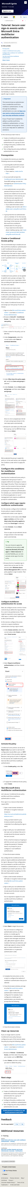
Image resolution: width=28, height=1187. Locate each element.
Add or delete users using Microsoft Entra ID (16, 209)
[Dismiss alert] (25, 2)
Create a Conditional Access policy (11, 51)
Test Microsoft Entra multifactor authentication (10, 57)
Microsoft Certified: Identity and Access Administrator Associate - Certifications (12, 1150)
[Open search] (20, 17)
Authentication (9, 20)
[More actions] (25, 20)
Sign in (25, 17)
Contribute (4, 1180)
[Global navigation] (1, 17)
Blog (22, 1178)
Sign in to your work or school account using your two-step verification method (14, 113)
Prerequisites (5, 48)
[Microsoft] (14, 17)
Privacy (10, 1180)
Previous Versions (14, 1178)
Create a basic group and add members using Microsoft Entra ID (16, 232)
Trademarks (4, 1185)
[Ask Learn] (22, 20)
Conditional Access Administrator (14, 179)
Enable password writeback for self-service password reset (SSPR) (14, 1111)
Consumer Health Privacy (7, 1182)
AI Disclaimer (4, 1178)
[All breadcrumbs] (2, 20)
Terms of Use (20, 1182)
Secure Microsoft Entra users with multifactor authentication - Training (13, 1140)
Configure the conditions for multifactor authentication (12, 53)
